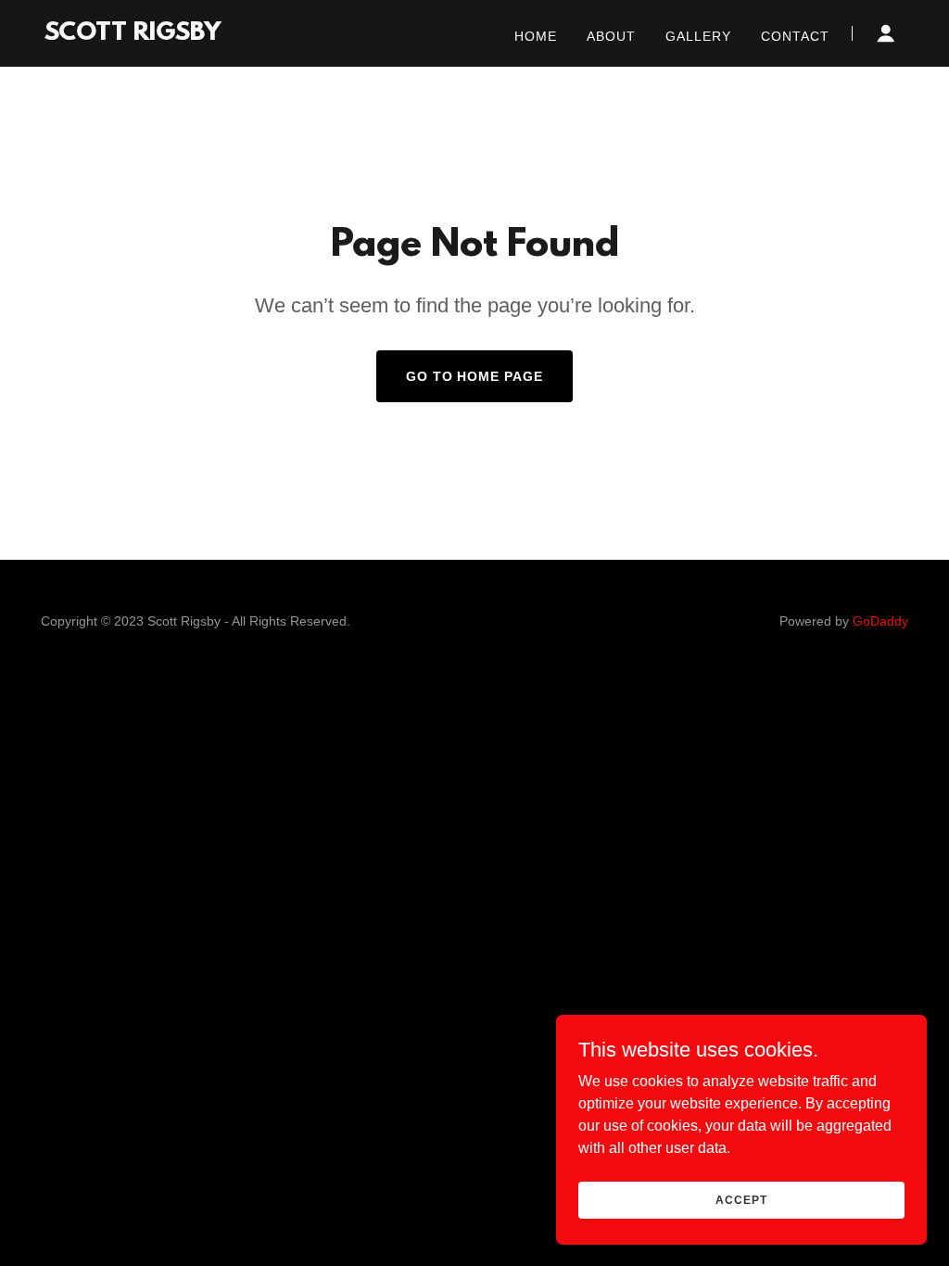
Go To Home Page (475, 376)
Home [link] (535, 36)
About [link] (611, 36)
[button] (886, 33)
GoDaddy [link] (880, 621)
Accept (740, 1199)
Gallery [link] (698, 36)
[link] (132, 35)
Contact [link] (795, 36)
